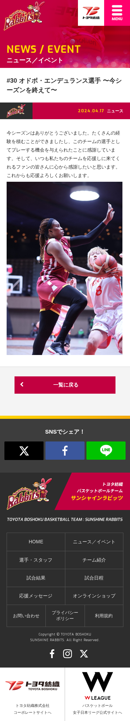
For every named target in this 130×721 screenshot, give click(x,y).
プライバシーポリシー (65, 615)
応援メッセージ (35, 595)
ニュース (115, 110)
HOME (36, 541)
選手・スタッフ (35, 560)
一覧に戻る (66, 384)
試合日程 (94, 577)
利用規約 (104, 615)
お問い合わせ (26, 615)
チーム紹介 (94, 560)
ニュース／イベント (94, 541)
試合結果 (36, 577)
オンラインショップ (94, 595)
